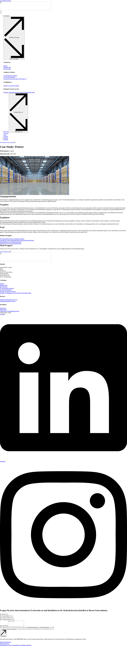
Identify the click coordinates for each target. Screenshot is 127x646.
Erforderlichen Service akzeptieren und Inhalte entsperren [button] (15, 645)
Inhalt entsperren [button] (4, 643)
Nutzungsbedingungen (44, 627)
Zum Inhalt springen (5, 0)
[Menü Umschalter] (1, 12)
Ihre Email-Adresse (5, 618)
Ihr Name (3, 614)
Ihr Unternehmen (5, 616)
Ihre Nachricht (4, 626)
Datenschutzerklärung (11, 629)
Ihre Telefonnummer (5, 619)
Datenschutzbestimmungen (32, 627)
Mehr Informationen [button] (5, 642)
